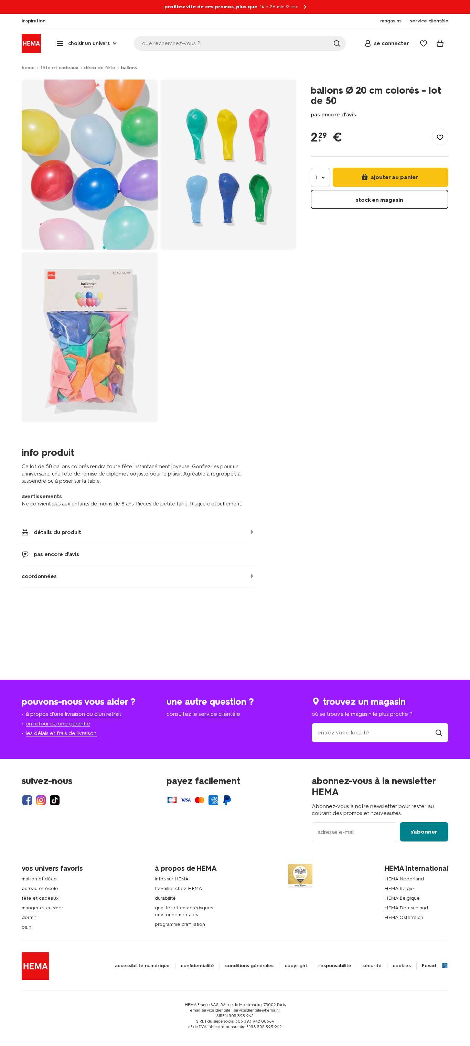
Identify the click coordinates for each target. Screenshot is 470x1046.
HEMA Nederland (404, 879)
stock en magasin (379, 200)
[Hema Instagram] (41, 800)
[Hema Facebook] (27, 800)
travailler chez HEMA (178, 888)
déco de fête (99, 68)
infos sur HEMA (172, 879)
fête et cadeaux (59, 68)
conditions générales (249, 966)
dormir (29, 917)
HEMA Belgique (402, 898)
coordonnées (39, 576)
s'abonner (423, 831)
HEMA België (399, 888)
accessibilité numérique (142, 966)
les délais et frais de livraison (61, 733)
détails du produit (57, 532)
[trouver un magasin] (439, 732)
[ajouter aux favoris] (440, 137)
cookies (402, 966)
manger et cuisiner (42, 908)
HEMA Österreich (403, 917)
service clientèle (219, 714)
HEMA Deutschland (406, 908)
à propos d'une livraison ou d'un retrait (73, 714)
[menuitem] (33, 21)
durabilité (165, 898)
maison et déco (39, 879)
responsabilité (334, 966)
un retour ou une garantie (58, 723)
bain (26, 927)
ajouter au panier (393, 177)
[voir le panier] (440, 43)
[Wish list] (423, 43)
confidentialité (197, 966)
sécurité (372, 966)
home (28, 68)
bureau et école (40, 888)
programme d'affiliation (180, 924)
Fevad (429, 966)
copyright (296, 966)
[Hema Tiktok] (55, 800)
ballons (129, 68)
